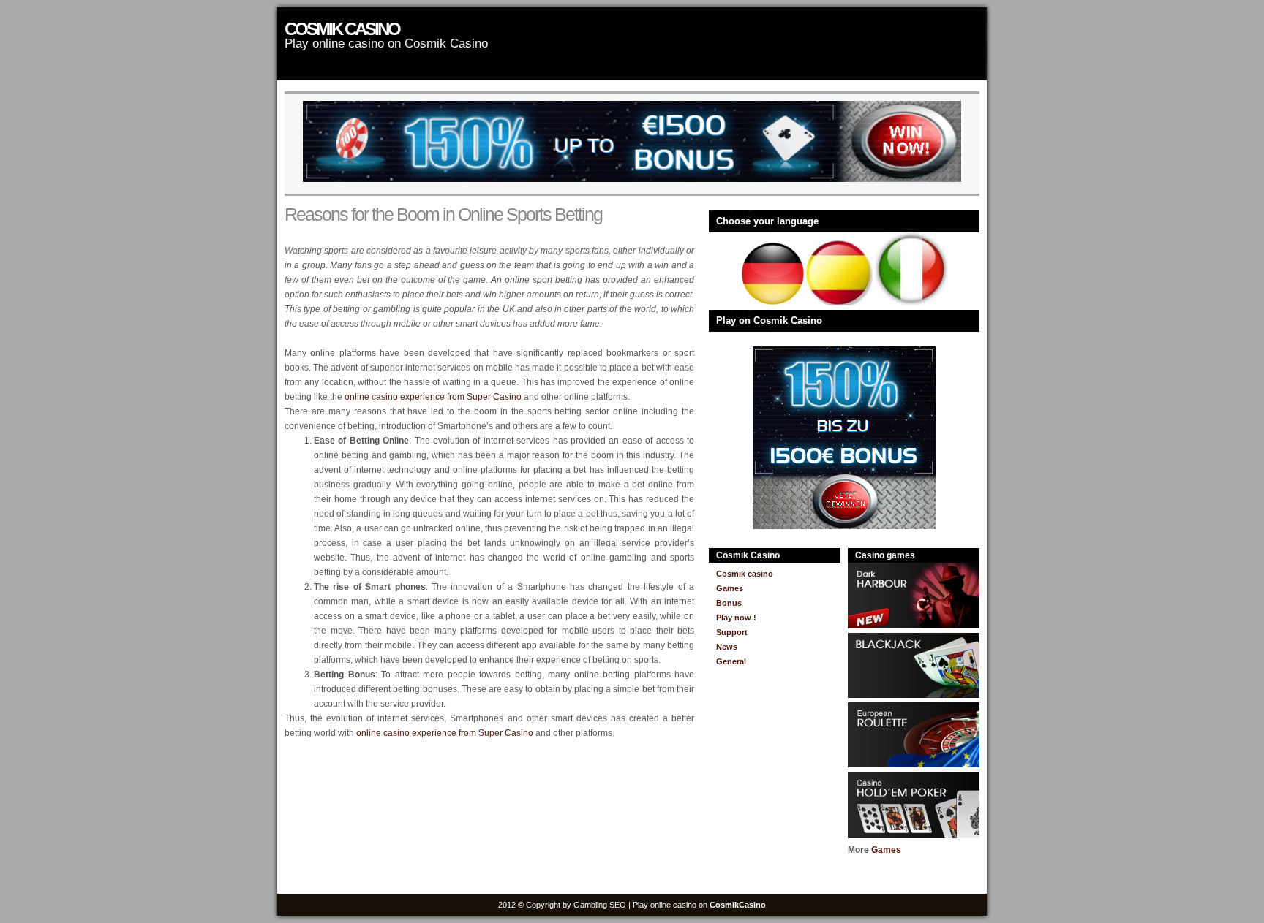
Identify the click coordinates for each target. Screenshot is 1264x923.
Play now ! (736, 617)
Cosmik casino (342, 29)
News (726, 646)
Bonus (729, 603)
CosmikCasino (738, 904)
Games (729, 588)
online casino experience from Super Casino (433, 397)
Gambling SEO (599, 904)
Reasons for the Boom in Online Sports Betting (443, 214)
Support (732, 632)
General (731, 661)
